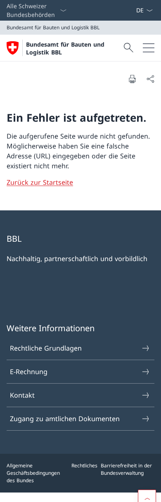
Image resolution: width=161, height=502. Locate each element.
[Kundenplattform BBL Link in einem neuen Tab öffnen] (126, 10)
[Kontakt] (132, 10)
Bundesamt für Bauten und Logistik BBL (65, 48)
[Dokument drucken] (132, 79)
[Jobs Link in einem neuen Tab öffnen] (122, 10)
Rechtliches (84, 465)
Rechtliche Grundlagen (46, 348)
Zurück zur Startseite (40, 182)
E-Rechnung (28, 371)
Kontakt (22, 395)
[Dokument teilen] (150, 79)
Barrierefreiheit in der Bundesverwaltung (126, 469)
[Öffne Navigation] (148, 48)
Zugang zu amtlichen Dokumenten (65, 418)
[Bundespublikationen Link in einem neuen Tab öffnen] (129, 10)
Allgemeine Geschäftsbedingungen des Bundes (33, 473)
